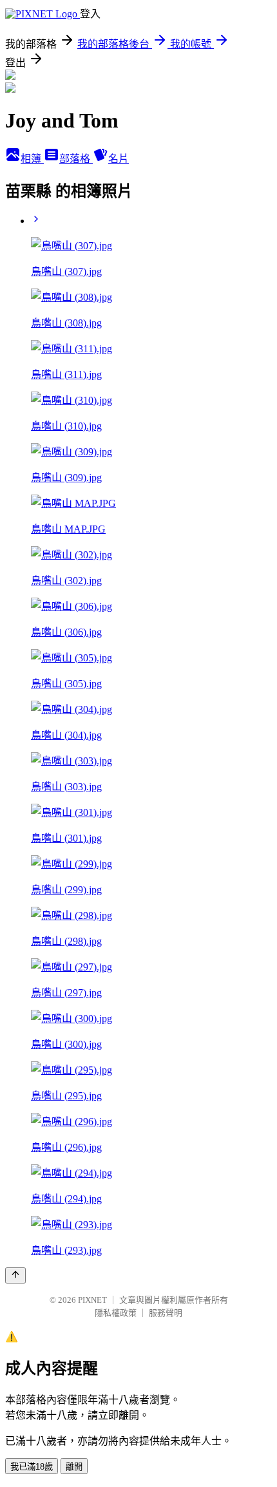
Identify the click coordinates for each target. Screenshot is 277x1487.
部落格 (76, 158)
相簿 (32, 158)
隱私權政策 (116, 1313)
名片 (118, 158)
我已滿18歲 (31, 1467)
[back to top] (15, 1275)
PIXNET (92, 1300)
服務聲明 (165, 1313)
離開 (74, 1467)
